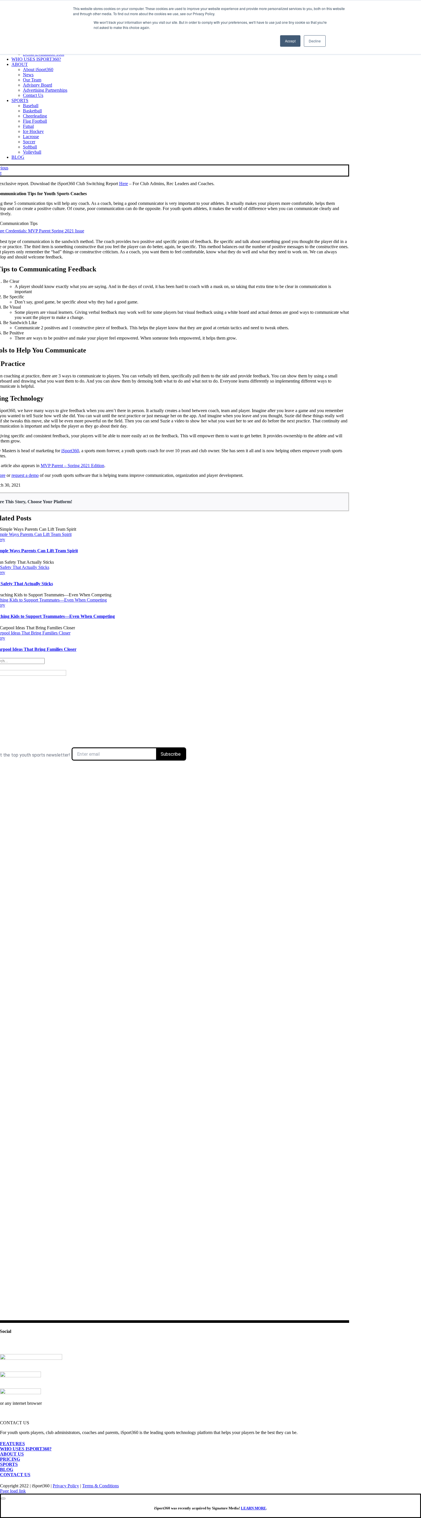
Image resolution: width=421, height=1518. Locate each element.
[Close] (3, 1498)
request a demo (25, 475)
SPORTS (9, 1464)
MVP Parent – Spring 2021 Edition (72, 465)
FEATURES (12, 1443)
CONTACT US (15, 1474)
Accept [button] (290, 40)
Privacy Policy (66, 1485)
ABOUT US (12, 1454)
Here (123, 183)
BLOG (6, 1469)
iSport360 (70, 450)
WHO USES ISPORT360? (26, 1448)
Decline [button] (315, 40)
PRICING (10, 1459)
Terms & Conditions (100, 1485)
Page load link (13, 1490)
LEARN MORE (253, 1508)
